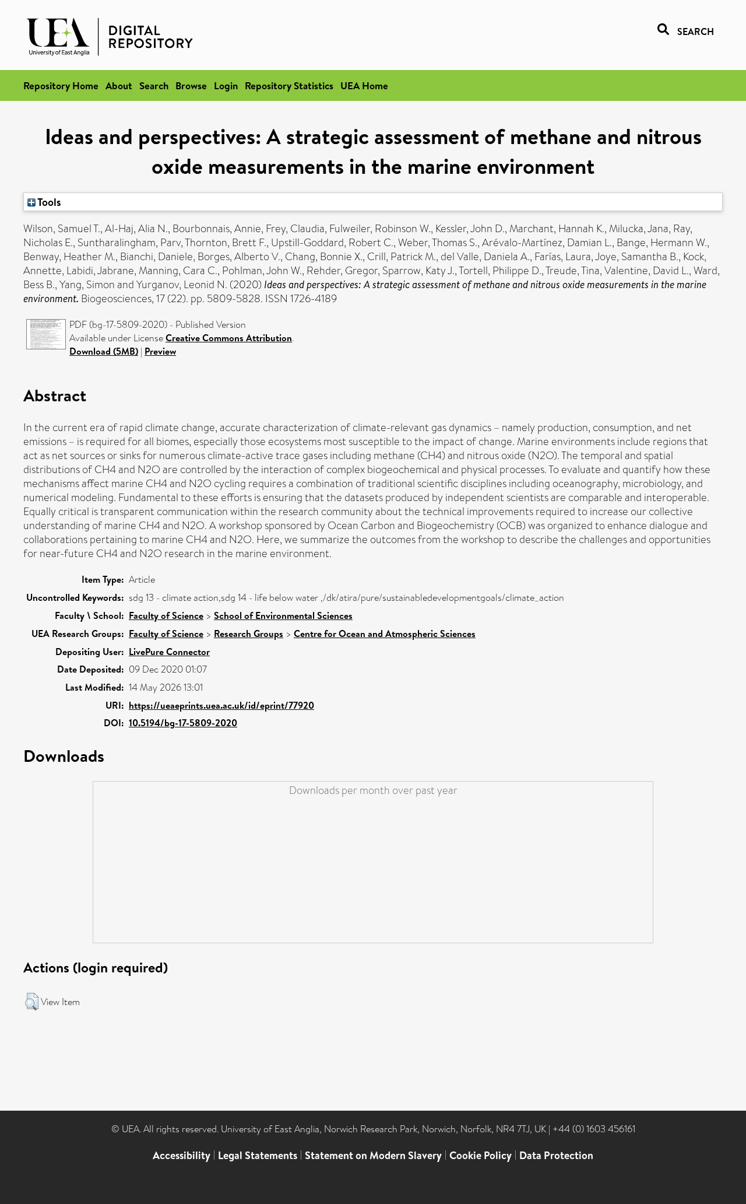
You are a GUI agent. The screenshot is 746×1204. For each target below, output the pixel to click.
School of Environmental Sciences (283, 615)
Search (153, 85)
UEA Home (364, 85)
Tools (48, 201)
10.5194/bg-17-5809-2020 (183, 722)
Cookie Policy (480, 1155)
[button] (31, 1001)
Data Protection (556, 1155)
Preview (160, 351)
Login (226, 85)
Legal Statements (257, 1155)
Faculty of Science (166, 615)
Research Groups (248, 633)
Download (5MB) (103, 351)
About (118, 85)
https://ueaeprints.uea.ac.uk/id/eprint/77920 (221, 705)
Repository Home (60, 85)
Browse (191, 85)
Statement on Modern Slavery (373, 1155)
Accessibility (181, 1155)
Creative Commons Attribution (229, 337)
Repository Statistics (289, 85)
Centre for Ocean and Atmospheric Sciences (385, 633)
